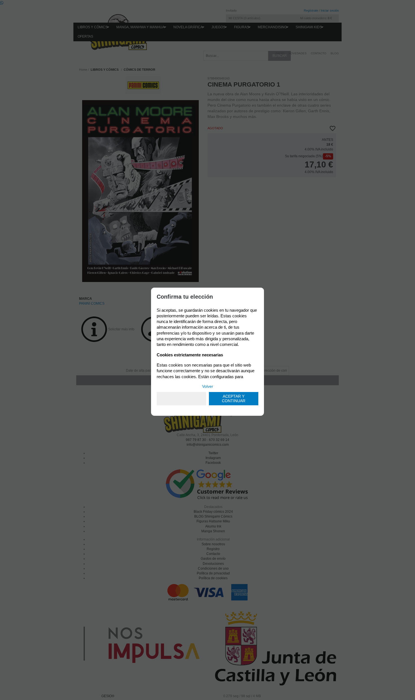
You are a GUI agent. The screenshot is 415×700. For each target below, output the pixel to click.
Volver (207, 386)
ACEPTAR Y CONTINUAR (233, 398)
